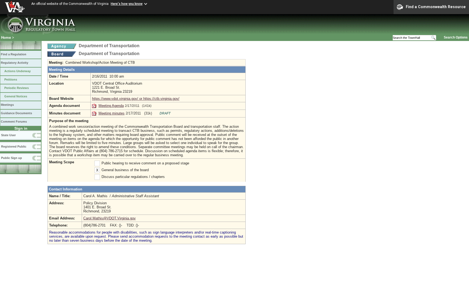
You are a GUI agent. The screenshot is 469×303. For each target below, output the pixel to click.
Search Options (456, 37)
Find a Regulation (13, 54)
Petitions (10, 79)
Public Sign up (11, 158)
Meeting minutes (112, 113)
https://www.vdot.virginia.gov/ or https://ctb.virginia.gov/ (135, 99)
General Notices (15, 96)
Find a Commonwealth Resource (436, 7)
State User (8, 135)
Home (6, 38)
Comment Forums (14, 121)
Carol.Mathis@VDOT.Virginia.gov (109, 218)
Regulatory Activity (14, 62)
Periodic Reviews (16, 88)
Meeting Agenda (111, 106)
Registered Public (13, 146)
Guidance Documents (16, 113)
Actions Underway (17, 71)
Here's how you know (126, 4)
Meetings (7, 104)
